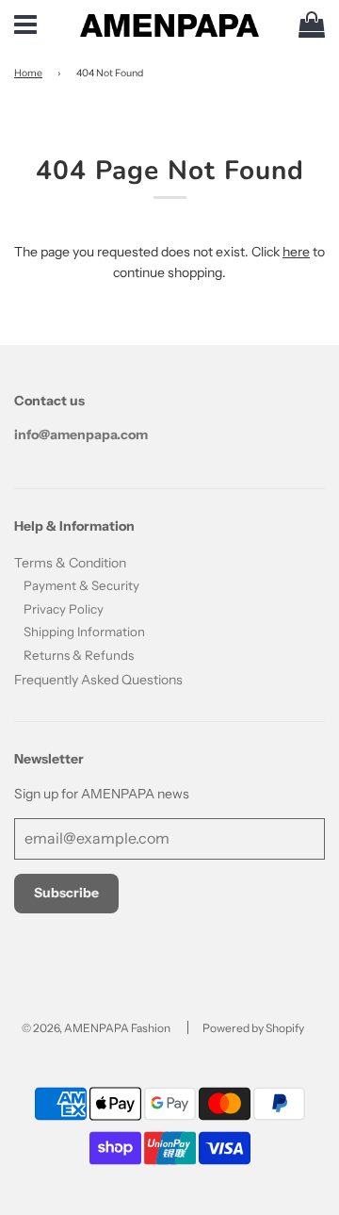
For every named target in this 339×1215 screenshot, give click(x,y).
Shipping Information (84, 631)
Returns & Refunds (79, 655)
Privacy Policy (64, 608)
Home (28, 73)
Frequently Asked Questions (98, 679)
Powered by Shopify (253, 1028)
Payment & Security (81, 585)
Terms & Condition (70, 562)
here (296, 251)
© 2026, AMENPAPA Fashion (96, 1028)
